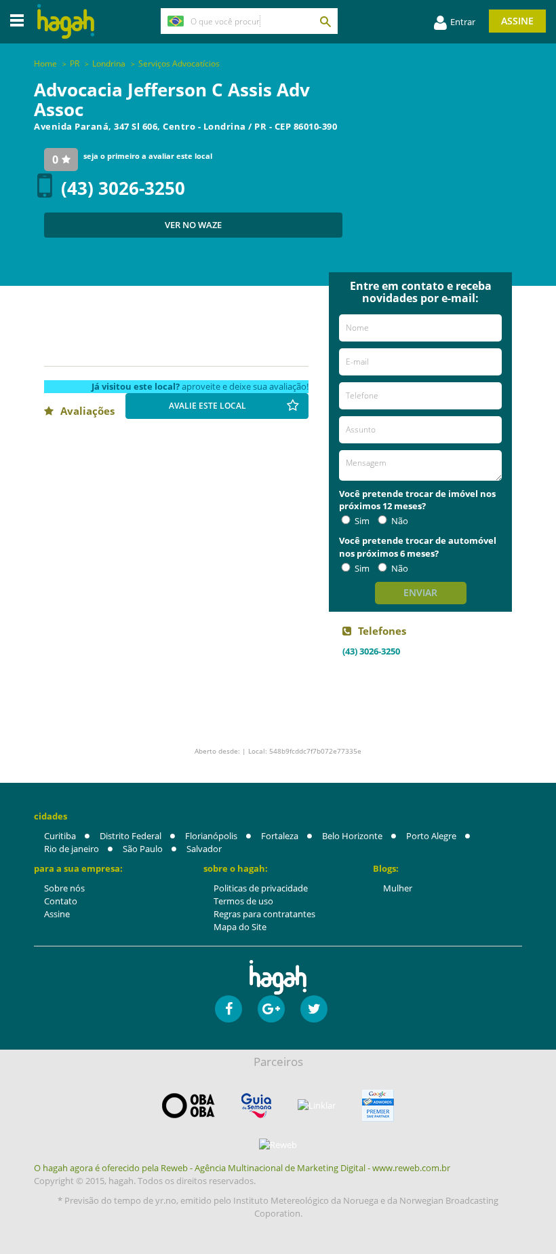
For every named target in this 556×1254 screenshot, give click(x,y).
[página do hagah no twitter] (313, 1008)
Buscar (325, 21)
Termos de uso (243, 901)
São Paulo (143, 849)
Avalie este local (207, 405)
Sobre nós (64, 888)
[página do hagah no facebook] (228, 1008)
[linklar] (317, 1105)
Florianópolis (211, 836)
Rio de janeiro (71, 849)
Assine (517, 20)
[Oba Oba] (188, 1105)
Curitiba (60, 836)
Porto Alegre (431, 836)
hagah (65, 21)
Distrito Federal (130, 836)
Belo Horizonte (352, 836)
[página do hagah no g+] (271, 1008)
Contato (60, 901)
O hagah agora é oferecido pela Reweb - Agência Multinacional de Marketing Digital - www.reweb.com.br (242, 1168)
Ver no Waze (193, 225)
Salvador (204, 849)
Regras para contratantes (264, 914)
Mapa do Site (240, 927)
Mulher (397, 888)
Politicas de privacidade (261, 888)
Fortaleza (279, 836)
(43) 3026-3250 (123, 188)
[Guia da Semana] (256, 1105)
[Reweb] (278, 1144)
